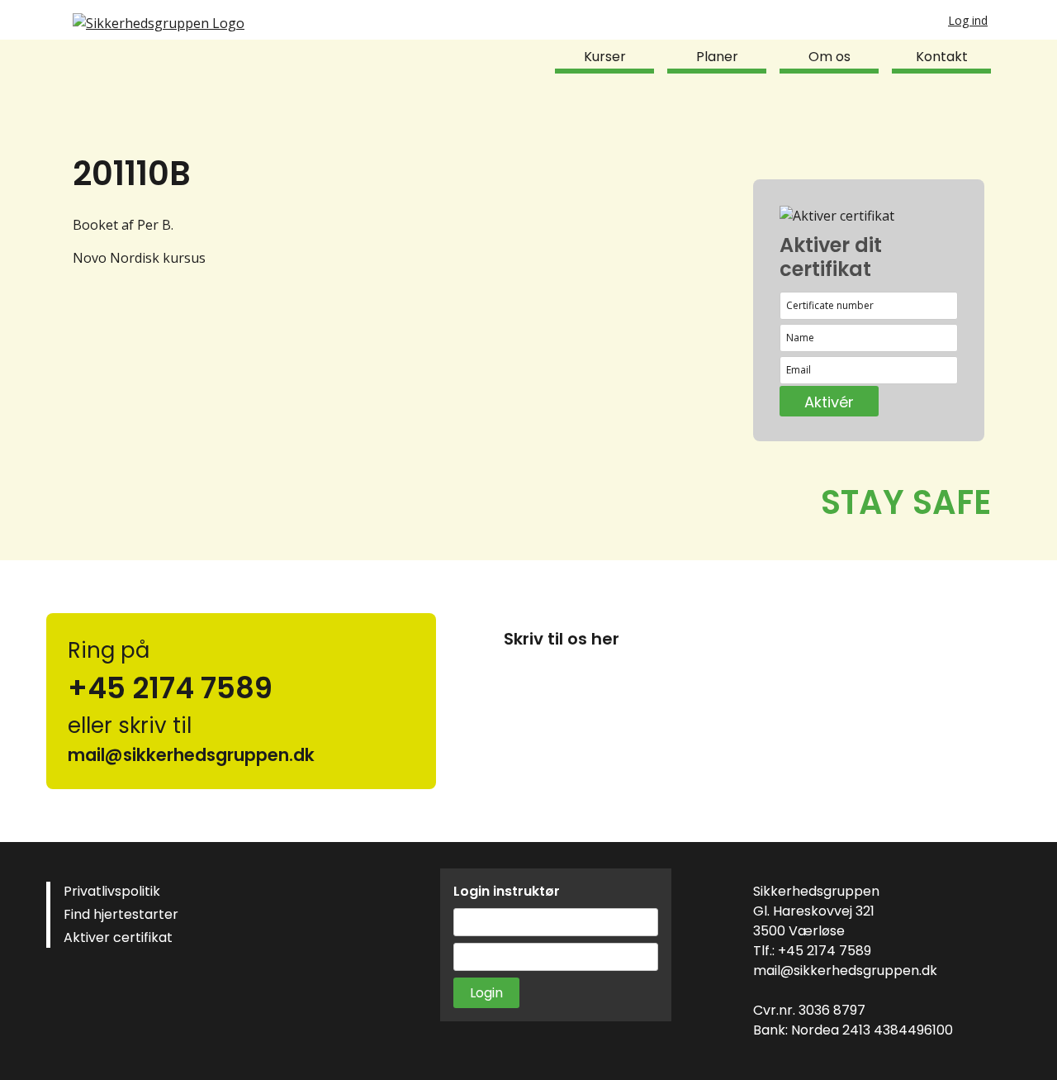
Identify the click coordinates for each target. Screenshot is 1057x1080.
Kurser (605, 56)
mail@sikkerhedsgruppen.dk (845, 970)
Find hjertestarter (121, 914)
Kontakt (942, 56)
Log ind (968, 20)
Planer (717, 56)
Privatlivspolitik (112, 891)
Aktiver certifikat (118, 937)
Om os (829, 56)
